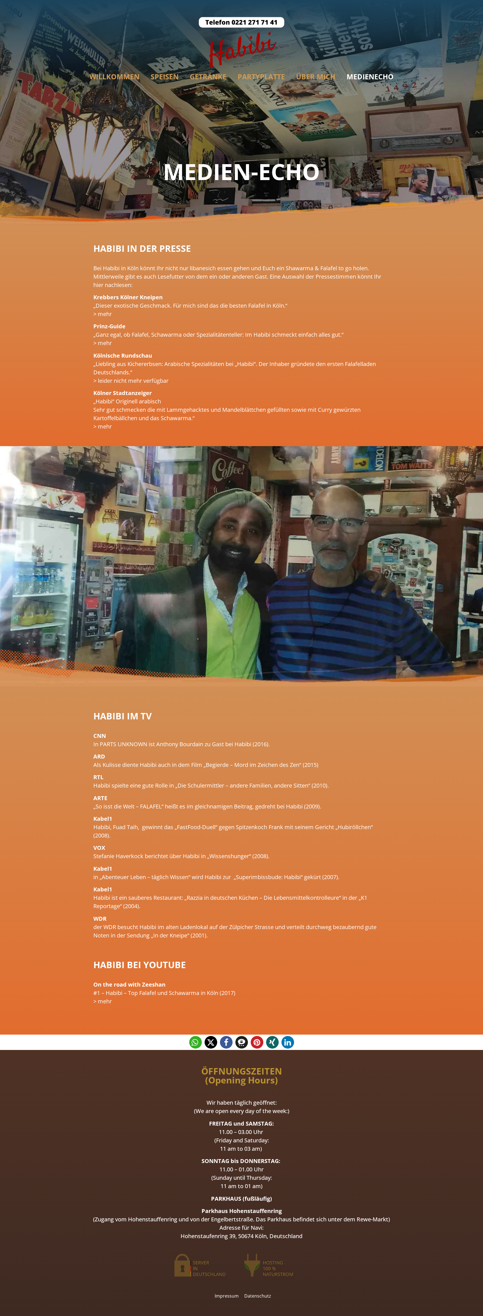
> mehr (102, 314)
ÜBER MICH (315, 76)
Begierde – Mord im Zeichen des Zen (252, 765)
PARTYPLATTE (261, 76)
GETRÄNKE (208, 76)
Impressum (227, 1296)
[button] (195, 1042)
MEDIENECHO (370, 76)
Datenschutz (257, 1296)
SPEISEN (165, 76)
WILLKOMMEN (114, 76)
